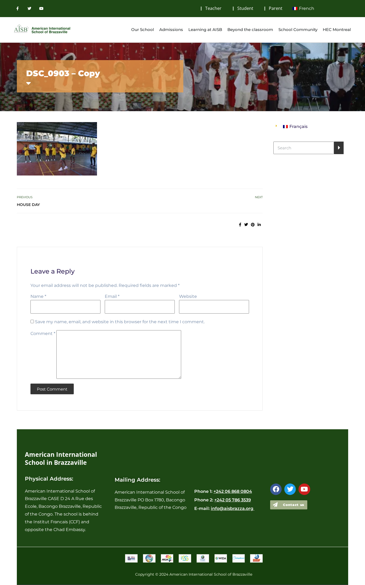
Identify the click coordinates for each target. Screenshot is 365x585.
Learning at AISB (205, 29)
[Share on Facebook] (240, 224)
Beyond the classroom (250, 29)
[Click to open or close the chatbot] (346, 570)
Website (188, 296)
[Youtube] (42, 9)
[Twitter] (30, 9)
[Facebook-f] (17, 9)
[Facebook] (276, 489)
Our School (142, 29)
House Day (28, 204)
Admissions (171, 29)
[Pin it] (253, 224)
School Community (297, 29)
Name (38, 296)
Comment (42, 333)
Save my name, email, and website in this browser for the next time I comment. (120, 321)
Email (112, 296)
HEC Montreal (337, 29)
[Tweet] (246, 224)
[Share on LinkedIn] (259, 224)
